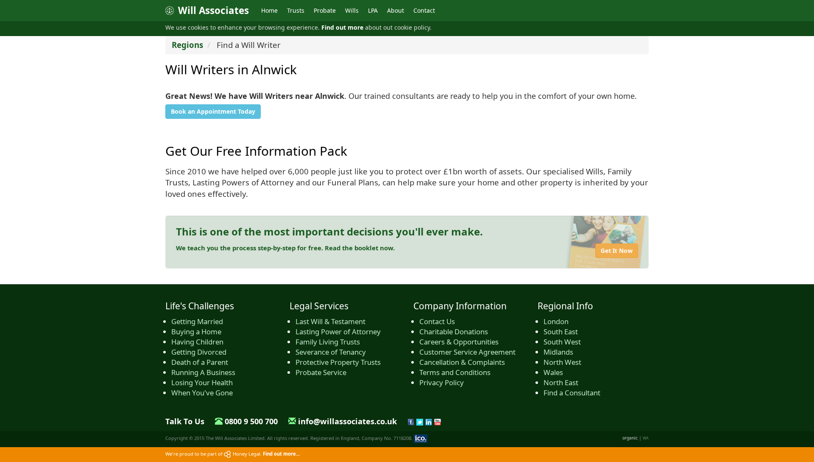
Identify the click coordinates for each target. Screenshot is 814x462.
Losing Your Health (202, 382)
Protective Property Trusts (338, 362)
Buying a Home (196, 331)
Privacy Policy (441, 382)
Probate (325, 10)
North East (561, 382)
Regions (187, 44)
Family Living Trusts (327, 342)
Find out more (342, 27)
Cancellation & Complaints (462, 362)
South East (561, 331)
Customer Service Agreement (467, 352)
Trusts (295, 10)
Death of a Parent (199, 362)
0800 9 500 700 (251, 421)
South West (562, 342)
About (395, 10)
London (556, 321)
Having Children (197, 342)
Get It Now (617, 250)
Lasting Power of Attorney (338, 331)
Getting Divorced (198, 352)
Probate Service (320, 372)
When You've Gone (202, 393)
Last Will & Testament (330, 321)
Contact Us (437, 321)
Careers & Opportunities (459, 342)
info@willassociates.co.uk (347, 421)
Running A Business (203, 372)
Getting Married (197, 321)
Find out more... (281, 454)
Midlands (558, 352)
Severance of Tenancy (330, 352)
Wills (352, 10)
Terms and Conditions (455, 372)
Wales (553, 372)
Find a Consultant (572, 393)
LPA (373, 10)
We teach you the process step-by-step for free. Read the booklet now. (285, 248)
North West (562, 362)
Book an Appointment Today (213, 111)
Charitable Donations (453, 331)
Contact (424, 10)
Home (269, 10)
